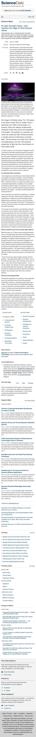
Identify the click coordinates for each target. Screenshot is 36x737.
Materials (4, 353)
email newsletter (25, 10)
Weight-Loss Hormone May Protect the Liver (16, 537)
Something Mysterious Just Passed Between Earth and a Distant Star (17, 514)
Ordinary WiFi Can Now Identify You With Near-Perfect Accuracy (17, 629)
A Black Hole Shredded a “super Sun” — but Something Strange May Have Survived (16, 621)
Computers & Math (8, 317)
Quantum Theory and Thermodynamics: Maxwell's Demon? (18, 423)
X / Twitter (7, 690)
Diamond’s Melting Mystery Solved (13, 561)
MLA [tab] (17, 383)
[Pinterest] (17, 73)
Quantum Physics (8, 589)
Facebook (7, 688)
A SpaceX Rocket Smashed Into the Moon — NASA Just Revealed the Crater (19, 613)
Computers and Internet (9, 321)
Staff (15, 713)
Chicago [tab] (30, 383)
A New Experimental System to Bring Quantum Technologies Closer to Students (16, 439)
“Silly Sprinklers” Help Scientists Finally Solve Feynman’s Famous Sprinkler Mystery (17, 637)
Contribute (21, 713)
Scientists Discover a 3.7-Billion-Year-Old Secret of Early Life (17, 525)
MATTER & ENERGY (6, 581)
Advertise (29, 713)
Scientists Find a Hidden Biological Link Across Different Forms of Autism (16, 509)
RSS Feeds (7, 675)
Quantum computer (29, 316)
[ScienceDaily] (12, 3)
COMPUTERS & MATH (6, 592)
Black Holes (6, 572)
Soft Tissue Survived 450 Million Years (15, 551)
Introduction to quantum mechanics (27, 326)
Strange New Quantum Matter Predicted (15, 542)
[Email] (22, 73)
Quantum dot (27, 331)
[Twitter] (14, 73)
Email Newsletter (9, 672)
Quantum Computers (8, 334)
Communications (8, 600)
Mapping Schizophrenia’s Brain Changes (15, 556)
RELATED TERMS (25, 312)
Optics (5, 586)
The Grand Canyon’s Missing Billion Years (16, 548)
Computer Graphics (11, 338)
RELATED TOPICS (7, 312)
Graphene (6, 584)
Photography (9, 330)
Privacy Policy (7, 716)
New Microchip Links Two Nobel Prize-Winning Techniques (16, 455)
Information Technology (8, 342)
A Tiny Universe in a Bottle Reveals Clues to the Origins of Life (17, 633)
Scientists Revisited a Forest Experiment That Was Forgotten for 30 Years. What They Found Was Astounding (17, 519)
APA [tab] (23, 383)
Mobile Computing (8, 598)
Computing (26, 334)
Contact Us (7, 708)
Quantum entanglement (27, 320)
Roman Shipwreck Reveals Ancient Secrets (16, 539)
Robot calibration (28, 340)
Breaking (4, 532)
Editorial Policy (18, 716)
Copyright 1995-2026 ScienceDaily (14, 718)
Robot (24, 337)
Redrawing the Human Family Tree (13, 559)
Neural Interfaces (8, 595)
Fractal (25, 343)
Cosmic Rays (7, 575)
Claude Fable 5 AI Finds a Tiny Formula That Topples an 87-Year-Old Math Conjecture (16, 653)
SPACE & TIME (5, 569)
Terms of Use (29, 716)
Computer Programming (9, 326)
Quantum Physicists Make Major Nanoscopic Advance (16, 487)
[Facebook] (11, 73)
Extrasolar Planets (8, 578)
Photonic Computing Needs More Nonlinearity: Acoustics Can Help (16, 409)
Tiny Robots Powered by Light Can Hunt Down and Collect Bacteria (18, 644)
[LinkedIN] (20, 73)
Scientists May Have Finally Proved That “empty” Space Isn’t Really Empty (18, 617)
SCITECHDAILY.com (14, 503)
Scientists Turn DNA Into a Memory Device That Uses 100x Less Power (17, 649)
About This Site (7, 713)
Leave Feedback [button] (9, 705)
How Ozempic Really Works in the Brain (15, 553)
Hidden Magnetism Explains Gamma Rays (16, 545)
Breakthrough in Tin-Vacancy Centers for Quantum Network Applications (14, 471)
